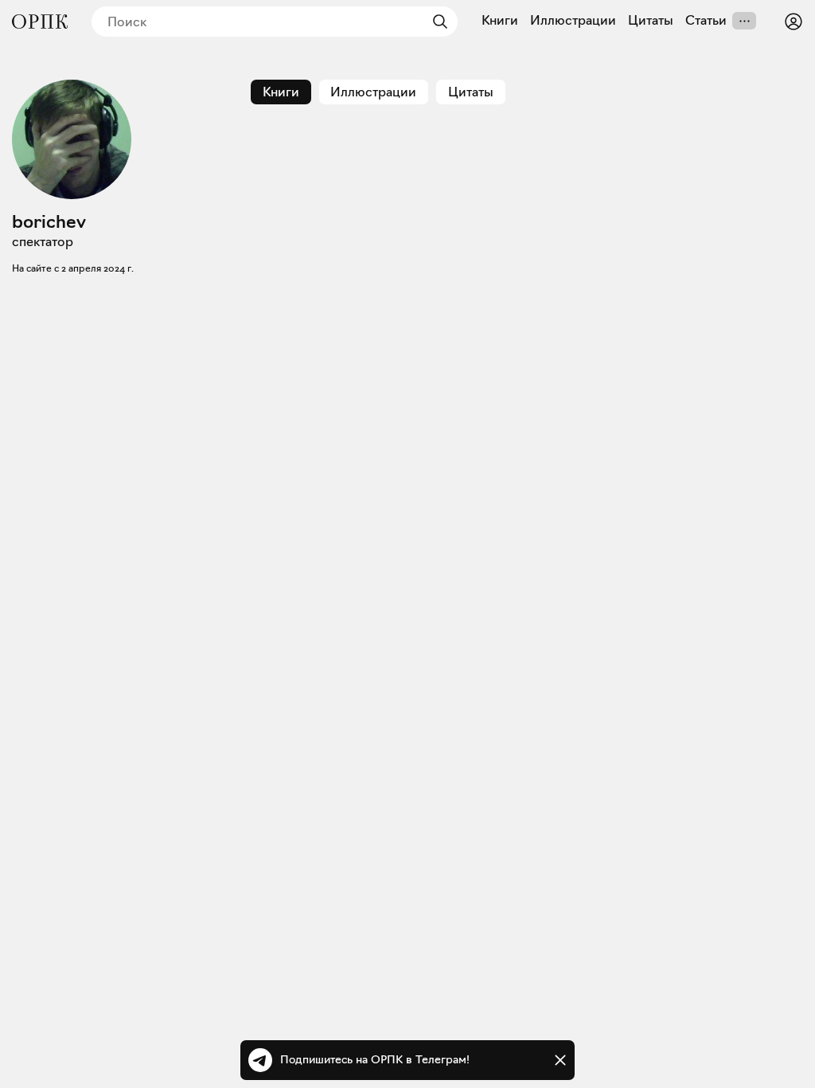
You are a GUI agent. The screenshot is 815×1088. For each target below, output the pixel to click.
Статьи (706, 20)
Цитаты (650, 20)
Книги (500, 20)
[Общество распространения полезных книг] (40, 21)
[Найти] (436, 21)
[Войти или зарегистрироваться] (793, 21)
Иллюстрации (573, 20)
